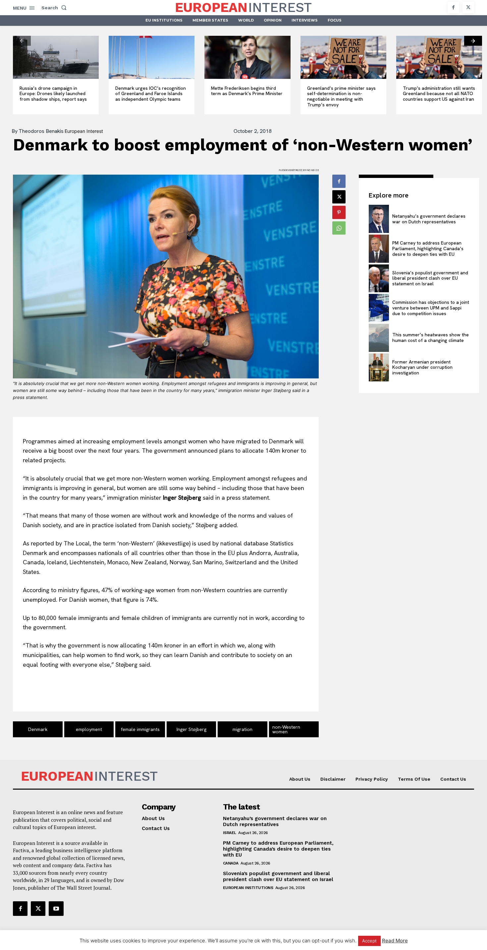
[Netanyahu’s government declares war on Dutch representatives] (379, 219)
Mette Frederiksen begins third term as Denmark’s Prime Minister (247, 91)
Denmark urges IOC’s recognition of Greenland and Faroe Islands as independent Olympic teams (150, 93)
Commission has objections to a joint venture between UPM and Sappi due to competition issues (430, 307)
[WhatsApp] (339, 228)
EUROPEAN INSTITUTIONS (248, 887)
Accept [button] (369, 940)
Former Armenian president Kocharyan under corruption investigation (422, 367)
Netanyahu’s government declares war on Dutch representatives (428, 219)
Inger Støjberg (191, 729)
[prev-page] (22, 41)
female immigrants (140, 729)
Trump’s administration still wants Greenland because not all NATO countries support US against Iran (439, 93)
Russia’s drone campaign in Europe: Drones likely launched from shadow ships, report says (53, 93)
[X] (468, 7)
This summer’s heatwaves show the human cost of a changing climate (430, 337)
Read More (395, 940)
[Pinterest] (339, 212)
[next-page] (473, 41)
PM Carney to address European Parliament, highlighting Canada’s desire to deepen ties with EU (427, 248)
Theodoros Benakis (41, 131)
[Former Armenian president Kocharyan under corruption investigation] (379, 368)
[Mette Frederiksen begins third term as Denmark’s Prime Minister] (247, 57)
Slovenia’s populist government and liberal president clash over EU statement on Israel (430, 278)
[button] (55, 8)
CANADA (231, 863)
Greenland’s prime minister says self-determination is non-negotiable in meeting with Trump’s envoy (341, 96)
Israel (229, 832)
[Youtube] (56, 908)
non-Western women (286, 729)
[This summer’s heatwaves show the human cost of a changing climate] (379, 338)
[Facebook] (453, 7)
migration (242, 729)
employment (89, 729)
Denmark (37, 729)
